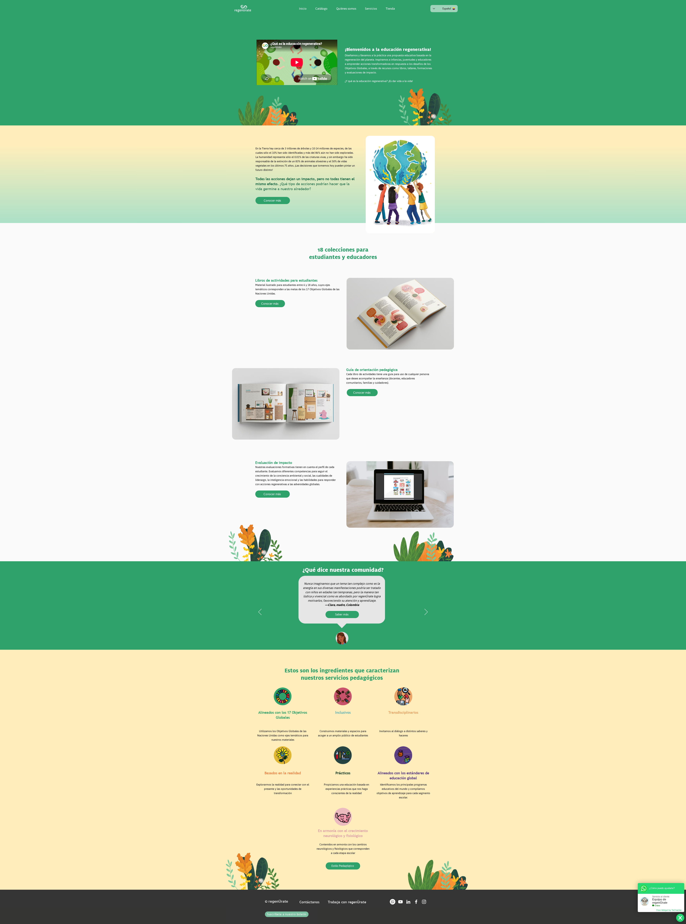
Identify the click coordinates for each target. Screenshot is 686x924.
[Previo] (260, 612)
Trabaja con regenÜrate (347, 902)
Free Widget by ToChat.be (669, 910)
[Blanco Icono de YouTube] (400, 902)
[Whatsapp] (392, 902)
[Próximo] (426, 612)
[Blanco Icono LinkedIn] (408, 902)
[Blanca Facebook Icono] (416, 902)
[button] (344, 8)
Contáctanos (309, 902)
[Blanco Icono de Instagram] (424, 902)
